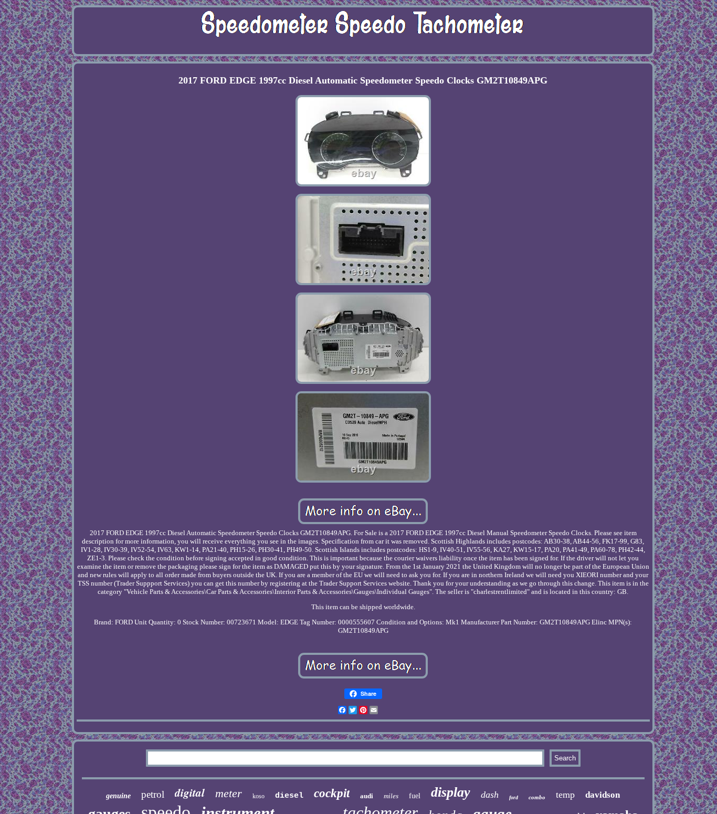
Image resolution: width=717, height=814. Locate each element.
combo (537, 797)
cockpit (332, 793)
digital (190, 792)
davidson (602, 795)
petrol (152, 794)
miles (391, 796)
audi (366, 796)
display (450, 792)
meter (228, 793)
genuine (118, 796)
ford (513, 797)
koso (258, 796)
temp (565, 794)
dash (490, 794)
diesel (289, 795)
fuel (414, 796)
